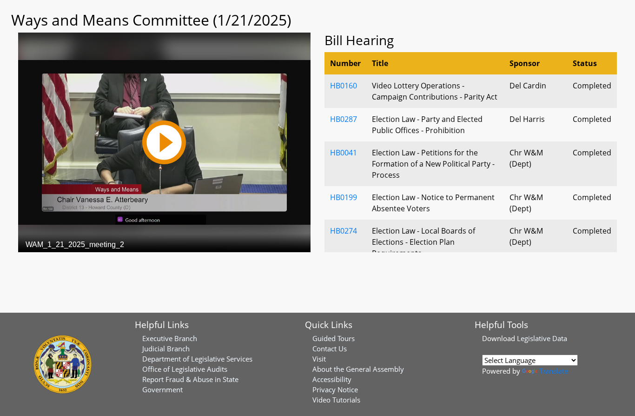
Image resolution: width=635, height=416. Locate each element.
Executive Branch (169, 338)
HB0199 (343, 197)
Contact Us (329, 348)
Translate (553, 371)
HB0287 (343, 119)
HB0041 (343, 153)
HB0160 (343, 86)
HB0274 (343, 231)
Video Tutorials (336, 399)
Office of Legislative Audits (184, 369)
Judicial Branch (166, 348)
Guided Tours (333, 338)
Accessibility (331, 379)
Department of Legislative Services (197, 358)
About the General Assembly (358, 369)
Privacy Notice (335, 389)
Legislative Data (542, 338)
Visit (319, 358)
